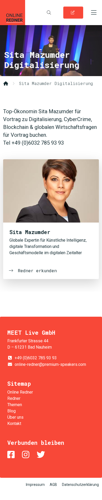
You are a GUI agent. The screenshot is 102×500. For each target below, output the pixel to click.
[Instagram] (26, 454)
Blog (11, 410)
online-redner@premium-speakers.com (50, 364)
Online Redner (12, 12)
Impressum (35, 484)
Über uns (15, 417)
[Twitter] (42, 454)
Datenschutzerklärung (80, 484)
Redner (13, 398)
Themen (14, 404)
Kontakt (14, 423)
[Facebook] (12, 454)
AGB (53, 484)
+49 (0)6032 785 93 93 (36, 357)
